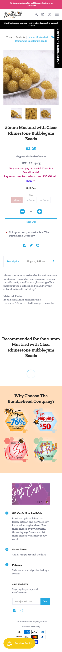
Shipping (20, 156)
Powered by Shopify (31, 626)
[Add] (39, 211)
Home (9, 37)
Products (20, 37)
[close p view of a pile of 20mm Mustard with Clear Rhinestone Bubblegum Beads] (31, 113)
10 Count (30, 200)
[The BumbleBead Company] (12, 14)
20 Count (44, 200)
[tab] (13, 261)
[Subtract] (22, 211)
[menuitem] (36, 14)
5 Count (17, 200)
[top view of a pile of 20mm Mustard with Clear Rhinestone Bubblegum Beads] (45, 113)
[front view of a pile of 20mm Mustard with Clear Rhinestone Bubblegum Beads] (16, 113)
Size (31, 195)
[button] (36, 14)
